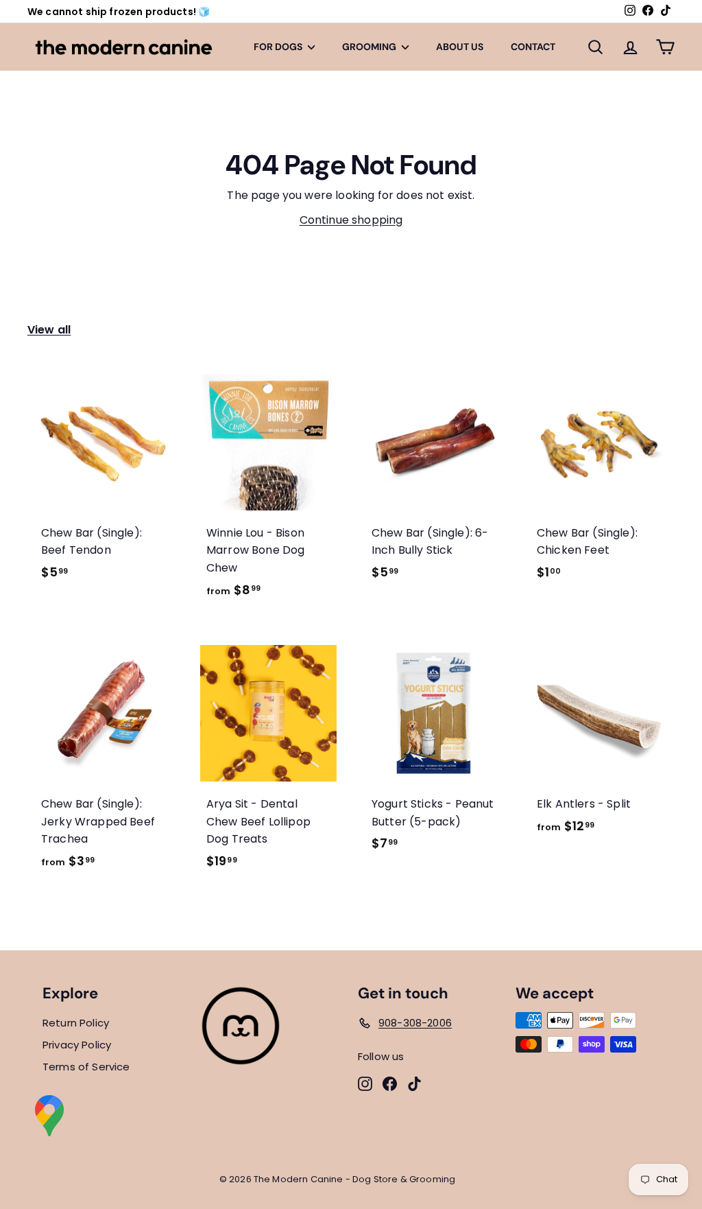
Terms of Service (86, 1066)
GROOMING (370, 46)
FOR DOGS (279, 46)
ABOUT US (459, 46)
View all (49, 330)
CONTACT (533, 46)
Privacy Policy (77, 1044)
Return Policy (76, 1023)
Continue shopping (351, 220)
